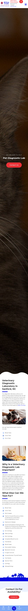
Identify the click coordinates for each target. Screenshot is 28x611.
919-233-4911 (13, 6)
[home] (5, 4)
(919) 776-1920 (21, 405)
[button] (25, 4)
